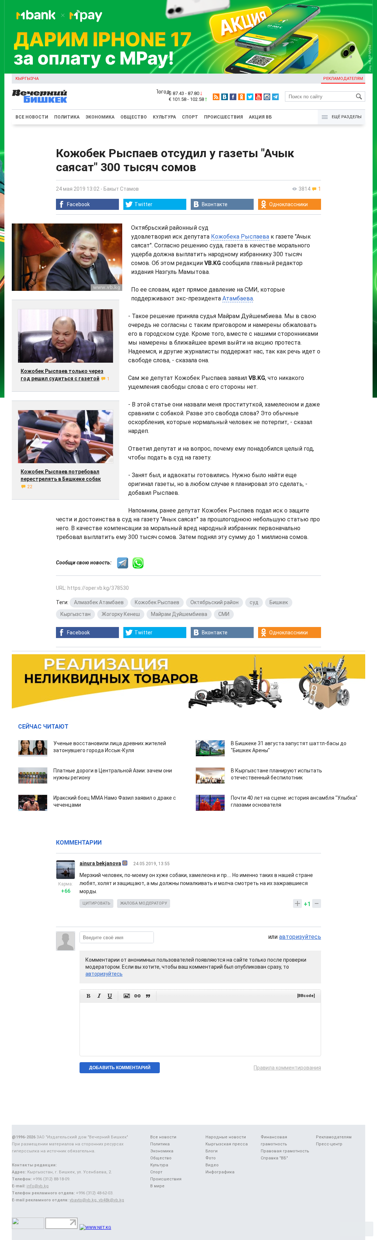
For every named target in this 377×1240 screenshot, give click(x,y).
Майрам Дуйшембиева (179, 614)
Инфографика (220, 1172)
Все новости (31, 117)
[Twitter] (250, 97)
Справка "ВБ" (274, 1158)
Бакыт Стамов (121, 189)
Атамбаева (237, 298)
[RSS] (216, 97)
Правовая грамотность (285, 1151)
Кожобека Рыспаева (240, 236)
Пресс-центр (329, 1144)
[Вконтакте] (224, 97)
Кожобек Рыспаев (157, 602)
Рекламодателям (343, 78)
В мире (157, 1186)
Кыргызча (27, 78)
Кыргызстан (75, 614)
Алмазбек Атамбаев (99, 602)
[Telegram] (275, 97)
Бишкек (278, 602)
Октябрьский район (214, 602)
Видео (212, 1165)
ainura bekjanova (100, 863)
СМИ (223, 614)
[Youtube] (258, 97)
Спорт (190, 117)
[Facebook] (233, 97)
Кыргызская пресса (226, 1144)
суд (254, 602)
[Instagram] (267, 97)
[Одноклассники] (241, 97)
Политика (67, 117)
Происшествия (223, 117)
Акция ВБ (260, 117)
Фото (210, 1158)
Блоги (211, 1151)
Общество (133, 117)
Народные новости (225, 1137)
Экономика (99, 117)
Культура (164, 117)
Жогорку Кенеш (121, 614)
